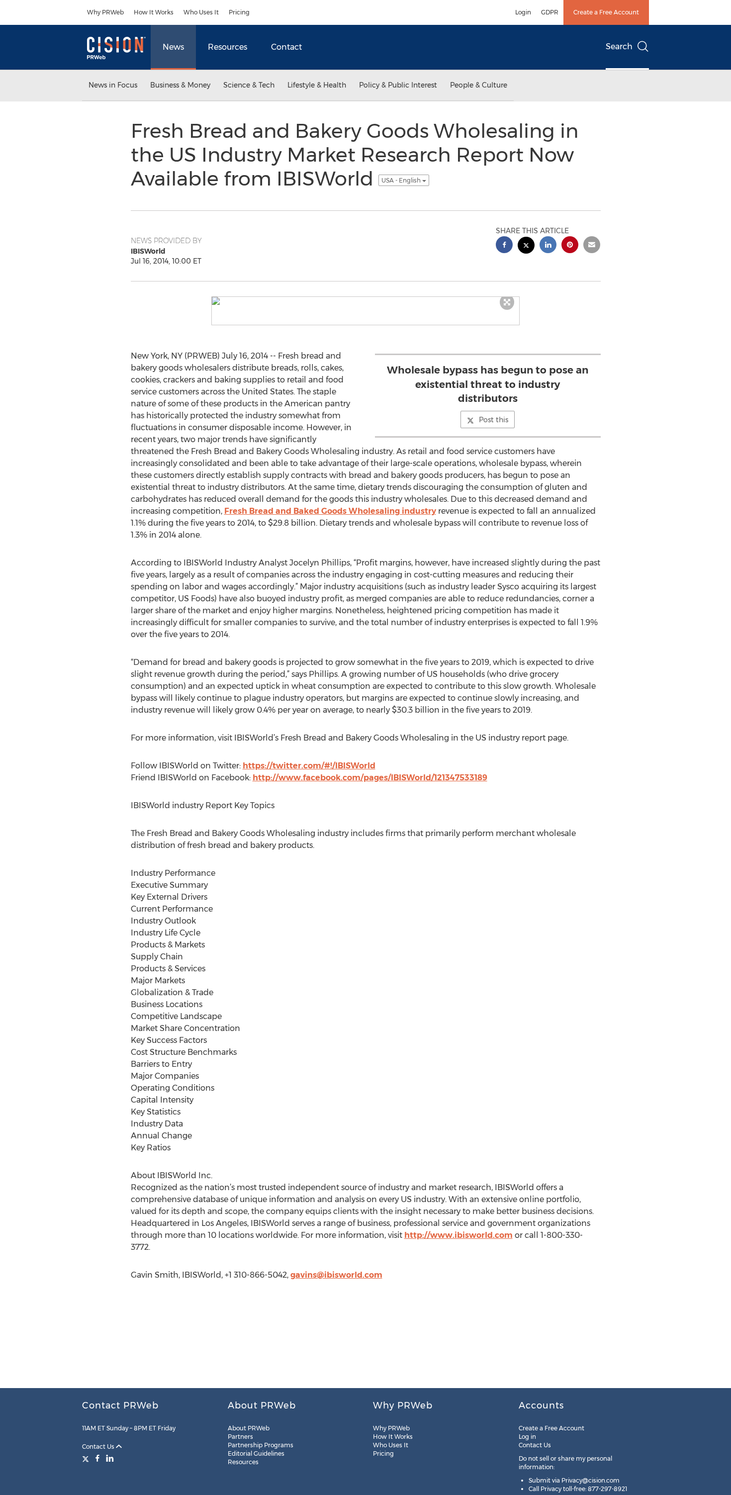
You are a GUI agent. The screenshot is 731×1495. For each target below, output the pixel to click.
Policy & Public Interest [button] (398, 85)
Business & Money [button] (180, 85)
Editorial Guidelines (256, 1453)
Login (523, 12)
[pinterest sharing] (569, 246)
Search (619, 46)
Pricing (239, 12)
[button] (365, 301)
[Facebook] (97, 1458)
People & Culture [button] (478, 85)
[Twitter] (86, 1458)
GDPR (549, 12)
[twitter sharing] (526, 246)
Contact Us (99, 1446)
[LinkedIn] (109, 1458)
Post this (493, 419)
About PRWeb (249, 1428)
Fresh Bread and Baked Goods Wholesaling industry (330, 511)
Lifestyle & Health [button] (316, 85)
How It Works (154, 12)
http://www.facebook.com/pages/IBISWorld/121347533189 (370, 777)
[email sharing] (591, 246)
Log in (527, 1436)
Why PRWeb (105, 12)
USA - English (401, 180)
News (173, 47)
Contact (286, 47)
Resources (227, 47)
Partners (240, 1436)
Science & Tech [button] (248, 85)
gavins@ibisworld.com (336, 1275)
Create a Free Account (606, 12)
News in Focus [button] (113, 85)
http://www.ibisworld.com (458, 1235)
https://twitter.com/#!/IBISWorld (309, 765)
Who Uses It (201, 12)
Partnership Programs (260, 1445)
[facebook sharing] (504, 246)
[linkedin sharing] (548, 246)
